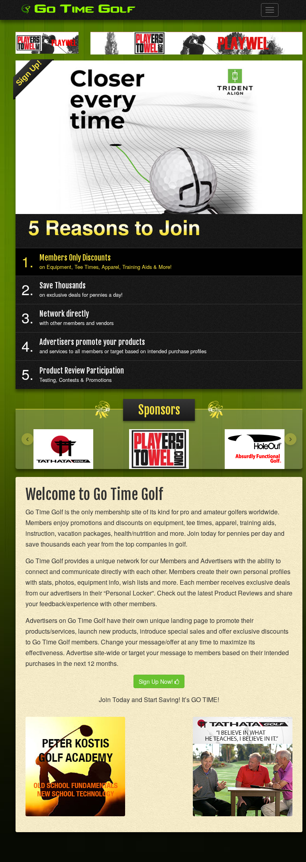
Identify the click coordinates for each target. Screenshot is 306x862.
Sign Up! (28, 73)
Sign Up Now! (157, 681)
